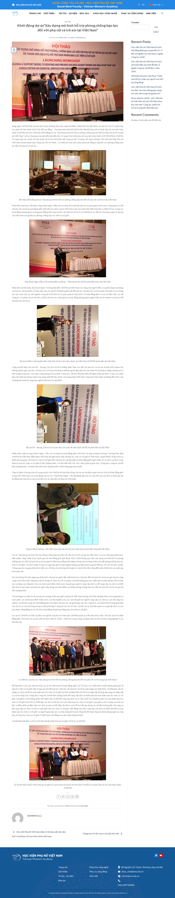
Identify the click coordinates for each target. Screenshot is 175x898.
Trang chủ (63, 867)
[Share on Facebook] (58, 797)
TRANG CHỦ (35, 13)
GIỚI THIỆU (49, 13)
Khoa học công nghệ (98, 867)
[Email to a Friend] (68, 797)
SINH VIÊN (151, 13)
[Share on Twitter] (63, 797)
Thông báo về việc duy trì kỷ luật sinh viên (100, 833)
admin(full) (81, 37)
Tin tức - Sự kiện (66, 876)
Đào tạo (62, 881)
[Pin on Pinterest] (72, 797)
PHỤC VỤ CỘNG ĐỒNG (132, 13)
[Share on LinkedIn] (77, 797)
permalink (84, 806)
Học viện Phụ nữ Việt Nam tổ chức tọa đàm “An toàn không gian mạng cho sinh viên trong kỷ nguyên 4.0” (146, 90)
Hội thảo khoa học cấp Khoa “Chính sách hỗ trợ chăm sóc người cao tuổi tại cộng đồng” (147, 79)
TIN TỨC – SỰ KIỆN (68, 13)
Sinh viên (93, 876)
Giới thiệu (62, 872)
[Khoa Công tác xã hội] (16, 13)
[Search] (162, 13)
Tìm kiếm (135, 22)
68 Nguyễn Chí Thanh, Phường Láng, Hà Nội (142, 867)
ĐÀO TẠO (84, 13)
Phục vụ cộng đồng (98, 872)
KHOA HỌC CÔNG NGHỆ (105, 13)
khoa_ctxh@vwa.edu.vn (132, 872)
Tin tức (67, 22)
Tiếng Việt (156, 5)
